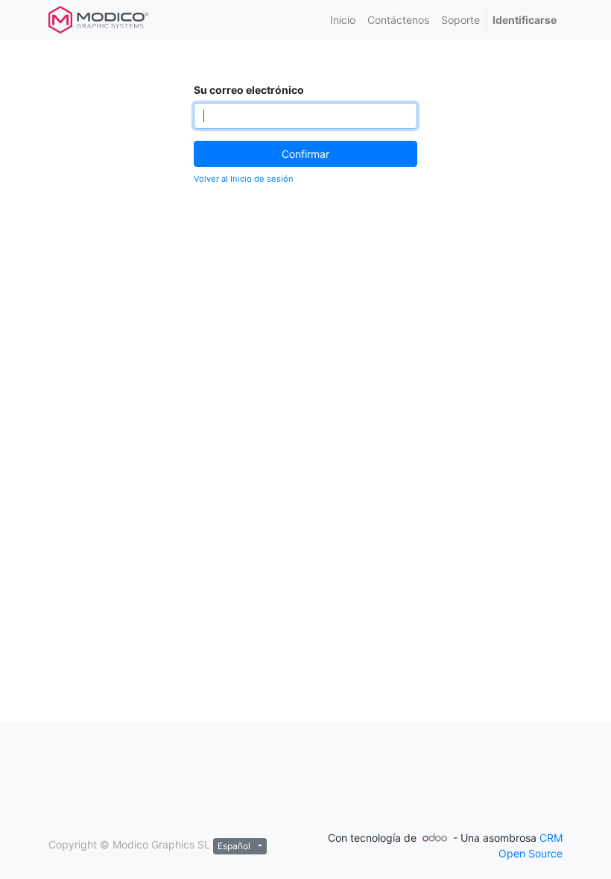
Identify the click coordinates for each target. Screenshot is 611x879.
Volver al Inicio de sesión (244, 179)
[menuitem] (342, 20)
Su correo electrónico (249, 89)
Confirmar (305, 153)
